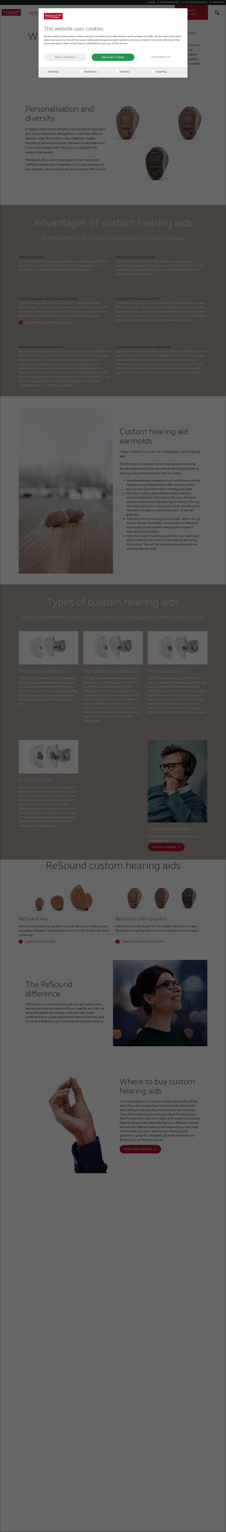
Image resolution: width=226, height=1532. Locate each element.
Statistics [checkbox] (124, 71)
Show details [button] (159, 57)
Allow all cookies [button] (113, 57)
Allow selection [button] (65, 57)
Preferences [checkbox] (90, 71)
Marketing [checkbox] (160, 71)
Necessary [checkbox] (53, 71)
